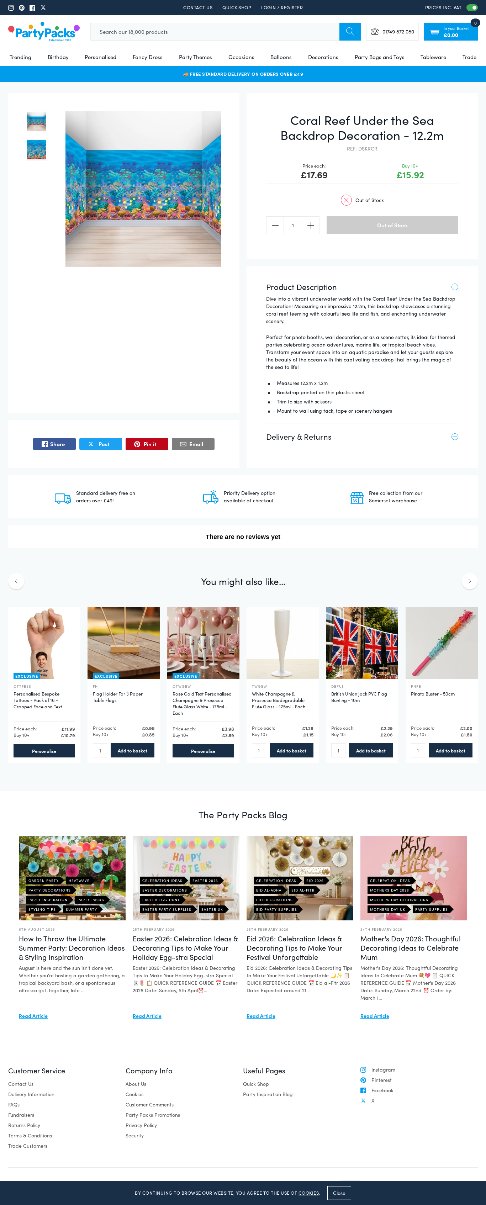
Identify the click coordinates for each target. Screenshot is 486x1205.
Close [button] (339, 1192)
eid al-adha (268, 890)
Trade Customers (27, 1145)
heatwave (79, 880)
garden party (43, 880)
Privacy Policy (141, 1125)
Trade (469, 56)
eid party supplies (276, 909)
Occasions (241, 56)
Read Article (33, 1015)
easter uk (212, 909)
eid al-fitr (303, 890)
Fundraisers (21, 1114)
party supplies (431, 909)
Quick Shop (236, 7)
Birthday (58, 56)
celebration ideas (162, 880)
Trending (20, 56)
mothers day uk (387, 909)
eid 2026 (315, 880)
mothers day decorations (399, 899)
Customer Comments (150, 1104)
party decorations (49, 890)
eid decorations (274, 899)
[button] (36, 121)
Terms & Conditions (30, 1135)
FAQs (14, 1104)
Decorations (323, 56)
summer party (81, 909)
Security (135, 1135)
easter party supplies (166, 909)
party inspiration (48, 899)
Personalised (100, 56)
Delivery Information (31, 1094)
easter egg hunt (161, 899)
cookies (309, 1193)
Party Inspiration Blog (268, 1094)
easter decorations (164, 890)
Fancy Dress (148, 56)
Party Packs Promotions (153, 1114)
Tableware (433, 56)
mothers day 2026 (389, 890)
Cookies (134, 1094)
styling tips (42, 909)
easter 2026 (205, 880)
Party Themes (195, 56)
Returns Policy (24, 1125)
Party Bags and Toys (380, 56)
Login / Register (282, 7)
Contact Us (197, 7)
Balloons (281, 56)
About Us (136, 1083)
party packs (91, 899)
